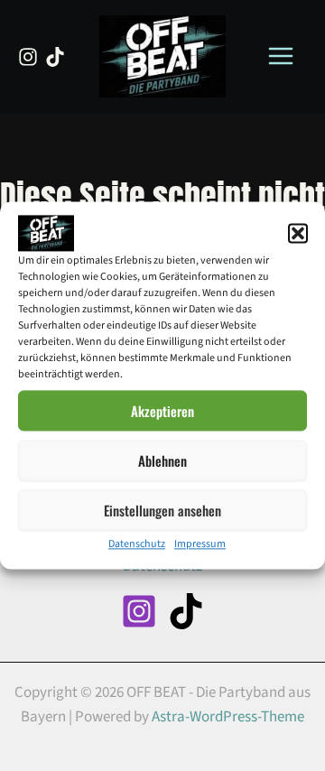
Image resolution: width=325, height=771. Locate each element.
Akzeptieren (162, 411)
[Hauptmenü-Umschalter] (281, 57)
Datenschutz (136, 544)
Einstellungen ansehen (162, 510)
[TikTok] (55, 57)
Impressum (200, 544)
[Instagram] (28, 57)
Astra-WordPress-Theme (228, 717)
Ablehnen (162, 460)
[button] (298, 233)
